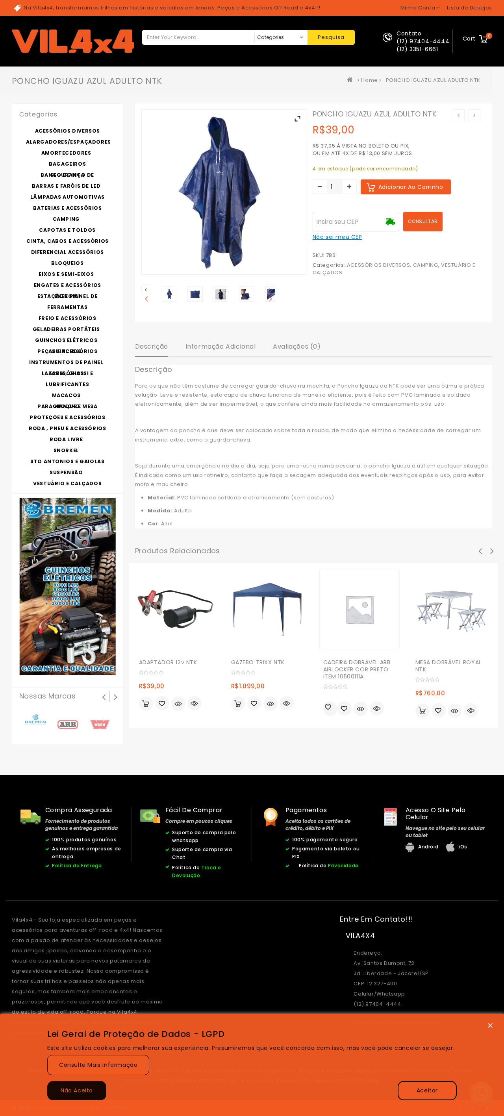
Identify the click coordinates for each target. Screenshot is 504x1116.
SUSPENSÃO (66, 472)
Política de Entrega (77, 865)
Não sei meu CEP (337, 237)
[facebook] (460, 1108)
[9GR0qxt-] (195, 294)
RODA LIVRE (66, 439)
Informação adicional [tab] (220, 346)
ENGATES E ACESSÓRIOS (67, 285)
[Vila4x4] (351, 80)
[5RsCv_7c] (169, 294)
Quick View (194, 704)
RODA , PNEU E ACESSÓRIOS (67, 428)
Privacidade (343, 865)
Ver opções (238, 704)
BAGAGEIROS (67, 164)
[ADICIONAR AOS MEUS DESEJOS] (162, 704)
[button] (481, 1093)
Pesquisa (331, 37)
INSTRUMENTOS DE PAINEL (66, 362)
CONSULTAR (423, 221)
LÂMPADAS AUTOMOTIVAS (67, 197)
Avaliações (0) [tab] (297, 346)
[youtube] (487, 1108)
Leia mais (330, 709)
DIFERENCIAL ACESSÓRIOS (67, 252)
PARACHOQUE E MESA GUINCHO (67, 406)
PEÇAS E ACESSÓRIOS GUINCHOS (67, 351)
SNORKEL (66, 450)
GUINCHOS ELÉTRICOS (66, 340)
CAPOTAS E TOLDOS (67, 230)
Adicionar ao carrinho (410, 187)
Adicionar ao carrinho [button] (146, 704)
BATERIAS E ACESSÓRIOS (67, 208)
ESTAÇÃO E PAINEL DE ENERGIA (67, 296)
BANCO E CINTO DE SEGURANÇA (67, 175)
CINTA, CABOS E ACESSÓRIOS (67, 241)
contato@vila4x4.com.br (408, 1022)
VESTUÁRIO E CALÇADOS (67, 483)
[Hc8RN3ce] (220, 294)
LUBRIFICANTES (67, 384)
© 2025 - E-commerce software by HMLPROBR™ (73, 1107)
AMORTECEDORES (66, 153)
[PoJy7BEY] (246, 294)
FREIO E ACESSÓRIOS (67, 318)
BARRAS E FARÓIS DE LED (66, 186)
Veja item (178, 704)
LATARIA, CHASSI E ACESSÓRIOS (67, 373)
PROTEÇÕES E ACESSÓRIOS (67, 417)
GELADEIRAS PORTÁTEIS (66, 329)
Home (369, 80)
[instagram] (473, 1108)
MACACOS (66, 395)
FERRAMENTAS (67, 307)
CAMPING (425, 265)
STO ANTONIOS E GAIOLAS (67, 461)
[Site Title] (73, 40)
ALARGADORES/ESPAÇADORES (68, 142)
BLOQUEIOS (67, 263)
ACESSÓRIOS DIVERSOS (378, 265)
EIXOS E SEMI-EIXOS (66, 274)
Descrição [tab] (151, 346)
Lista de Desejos (469, 7)
